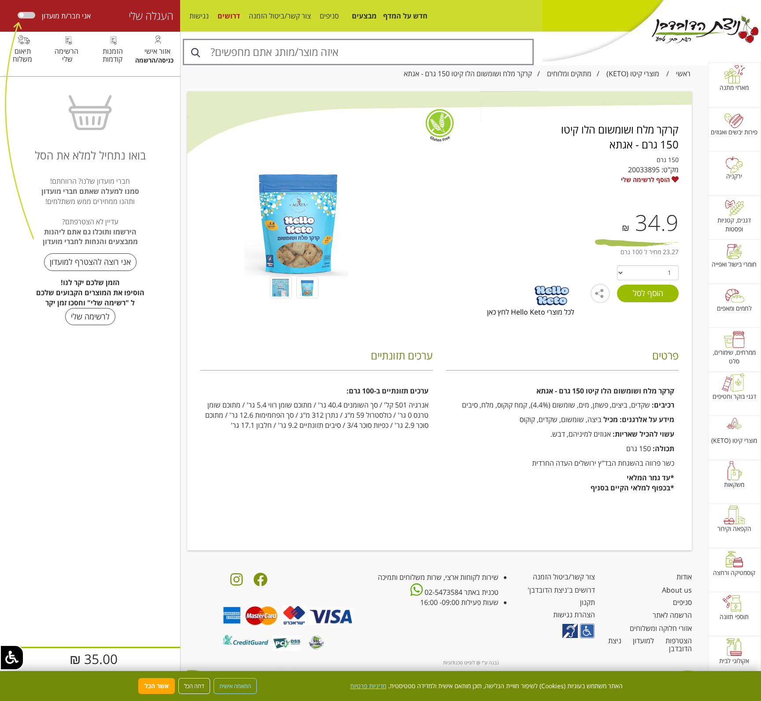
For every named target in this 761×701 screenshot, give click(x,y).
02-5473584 (442, 592)
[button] (12, 657)
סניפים (329, 16)
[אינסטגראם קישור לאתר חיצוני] (236, 582)
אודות (684, 577)
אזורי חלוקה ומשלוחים (661, 628)
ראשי (683, 73)
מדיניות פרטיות (368, 686)
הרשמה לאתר (672, 615)
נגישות (199, 16)
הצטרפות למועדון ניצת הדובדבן (650, 644)
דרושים (229, 16)
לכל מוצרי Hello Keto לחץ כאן (530, 312)
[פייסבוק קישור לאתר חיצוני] (260, 582)
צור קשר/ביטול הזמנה (280, 16)
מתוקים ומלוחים (569, 73)
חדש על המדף (405, 16)
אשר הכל (156, 686)
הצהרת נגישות (574, 614)
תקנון (587, 602)
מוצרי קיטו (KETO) (632, 73)
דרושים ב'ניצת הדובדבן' (561, 590)
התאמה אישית (235, 686)
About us (677, 590)
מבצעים (364, 16)
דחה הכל (194, 686)
